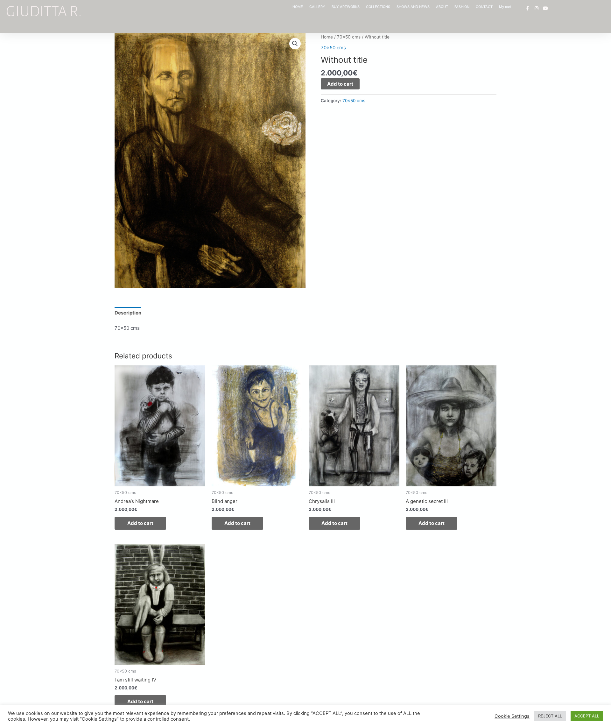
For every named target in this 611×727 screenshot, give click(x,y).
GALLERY (317, 6)
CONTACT (484, 6)
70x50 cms (349, 36)
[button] (295, 43)
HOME (297, 6)
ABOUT (442, 6)
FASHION (461, 6)
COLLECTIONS (378, 6)
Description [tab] (128, 313)
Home (327, 36)
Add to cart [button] (140, 523)
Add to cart (340, 84)
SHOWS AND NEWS (413, 6)
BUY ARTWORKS (346, 6)
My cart (505, 6)
